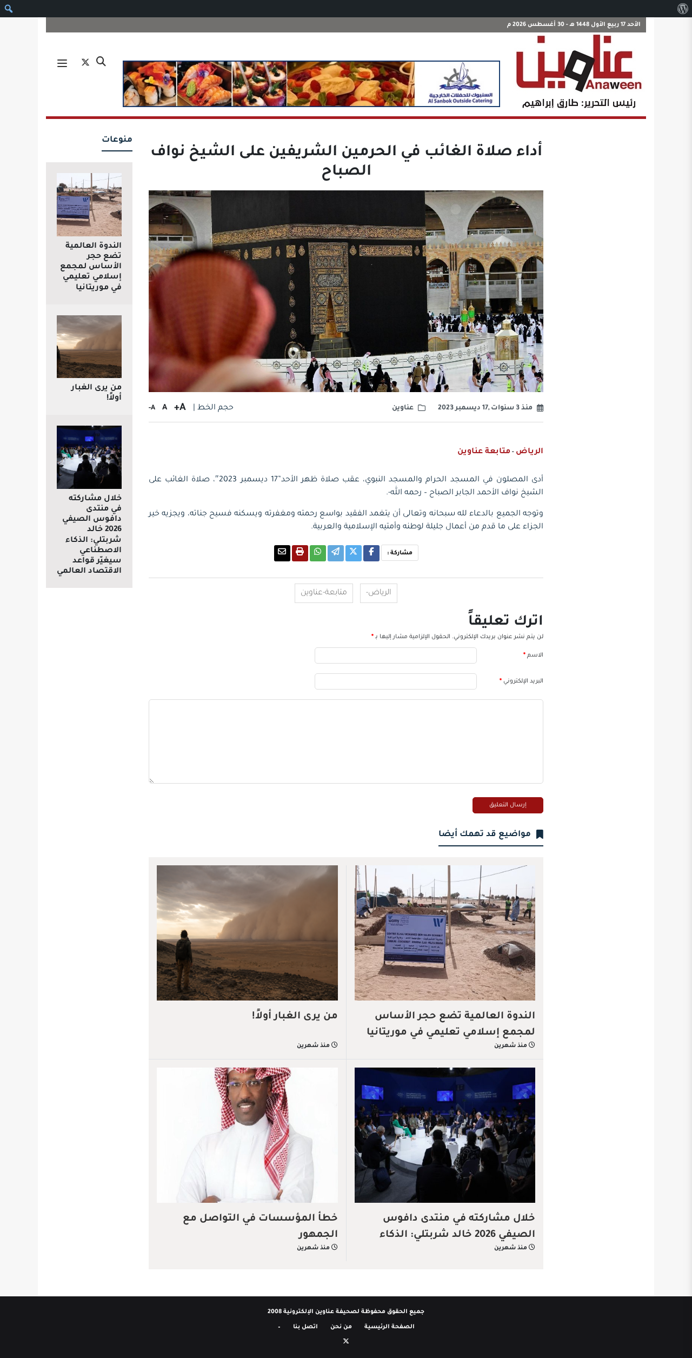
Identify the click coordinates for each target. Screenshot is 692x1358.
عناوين (403, 408)
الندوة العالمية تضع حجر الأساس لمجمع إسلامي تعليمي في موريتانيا (451, 1024)
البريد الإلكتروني (521, 681)
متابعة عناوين (483, 452)
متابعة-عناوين (324, 593)
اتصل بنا (305, 1327)
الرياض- (378, 593)
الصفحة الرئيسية (389, 1327)
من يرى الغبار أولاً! (295, 1016)
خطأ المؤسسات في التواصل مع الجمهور (260, 1227)
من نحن (341, 1327)
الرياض (529, 452)
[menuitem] (682, 8)
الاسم (533, 655)
